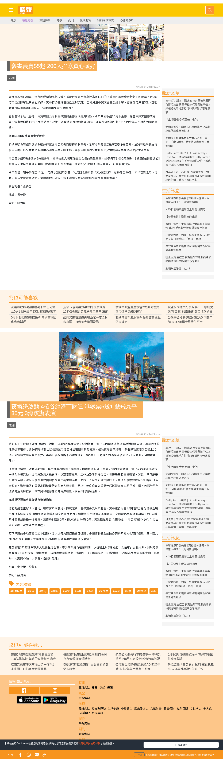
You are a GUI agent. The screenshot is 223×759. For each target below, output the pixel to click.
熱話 (102, 687)
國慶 (129, 591)
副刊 (71, 20)
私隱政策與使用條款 (89, 743)
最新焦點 (84, 687)
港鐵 (90, 591)
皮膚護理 (84, 713)
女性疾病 (195, 708)
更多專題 (97, 713)
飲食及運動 (99, 708)
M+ (154, 591)
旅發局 (142, 591)
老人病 (207, 708)
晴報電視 (27, 20)
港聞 (12, 78)
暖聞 (110, 687)
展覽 (67, 591)
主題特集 (45, 20)
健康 (13, 20)
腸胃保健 (169, 708)
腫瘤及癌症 (141, 708)
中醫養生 (126, 708)
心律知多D (126, 20)
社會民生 (17, 591)
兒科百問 (182, 708)
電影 (55, 591)
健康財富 (85, 20)
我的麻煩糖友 (105, 20)
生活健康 (113, 708)
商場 (79, 591)
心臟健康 (156, 708)
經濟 (31, 591)
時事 (59, 20)
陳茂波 (104, 591)
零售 (43, 591)
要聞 (94, 687)
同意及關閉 (181, 744)
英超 (117, 591)
